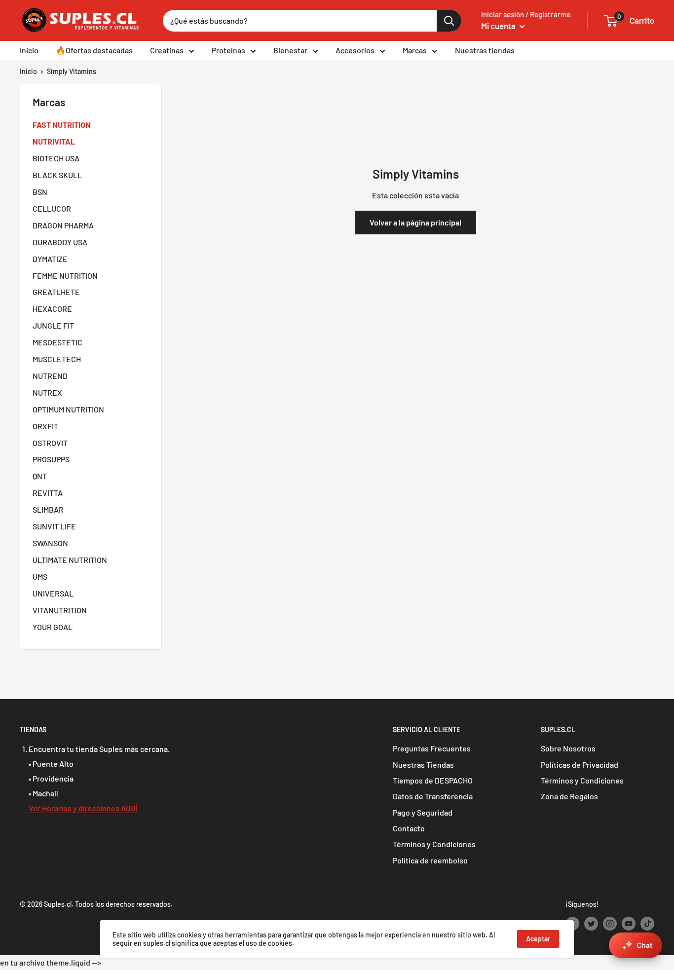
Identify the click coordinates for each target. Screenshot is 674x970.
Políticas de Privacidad (579, 764)
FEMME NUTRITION (65, 275)
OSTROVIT (50, 443)
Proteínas (228, 50)
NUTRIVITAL (54, 141)
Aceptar (538, 938)
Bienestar (290, 50)
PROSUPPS (51, 459)
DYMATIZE (50, 258)
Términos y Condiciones (434, 844)
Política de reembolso (430, 860)
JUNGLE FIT (53, 325)
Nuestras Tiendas (423, 764)
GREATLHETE (56, 292)
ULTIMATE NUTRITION (70, 559)
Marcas (415, 50)
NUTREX (47, 392)
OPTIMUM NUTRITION (68, 409)
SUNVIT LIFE (54, 526)
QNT (40, 476)
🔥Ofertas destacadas (94, 50)
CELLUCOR (52, 208)
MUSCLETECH (57, 359)
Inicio (29, 50)
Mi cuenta (499, 26)
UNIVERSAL (53, 593)
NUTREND (50, 375)
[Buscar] (449, 21)
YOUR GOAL (53, 627)
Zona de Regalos (569, 796)
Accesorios (355, 50)
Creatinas (167, 50)
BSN (40, 191)
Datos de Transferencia (433, 796)
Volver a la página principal (415, 222)
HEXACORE (52, 308)
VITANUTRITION (60, 610)
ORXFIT (45, 426)
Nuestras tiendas (485, 50)
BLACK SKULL (57, 175)
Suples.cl (58, 904)
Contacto (409, 828)
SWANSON (50, 543)
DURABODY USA (60, 242)
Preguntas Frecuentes (432, 748)
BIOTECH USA (56, 158)
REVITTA (48, 492)
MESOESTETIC (57, 342)
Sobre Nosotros (568, 748)
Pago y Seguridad (422, 812)
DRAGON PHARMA (63, 225)
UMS (40, 576)
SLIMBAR (48, 509)
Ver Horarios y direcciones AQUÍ (83, 808)
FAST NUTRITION (62, 124)
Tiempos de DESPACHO (433, 780)
